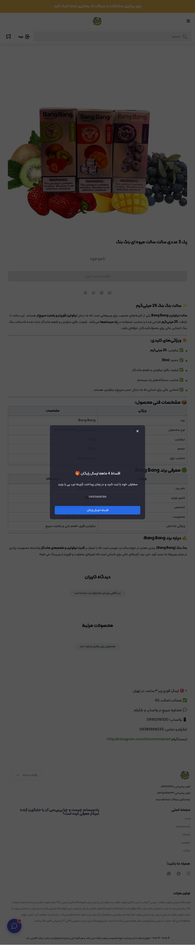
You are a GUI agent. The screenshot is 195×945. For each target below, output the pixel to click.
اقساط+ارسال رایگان (97, 510)
